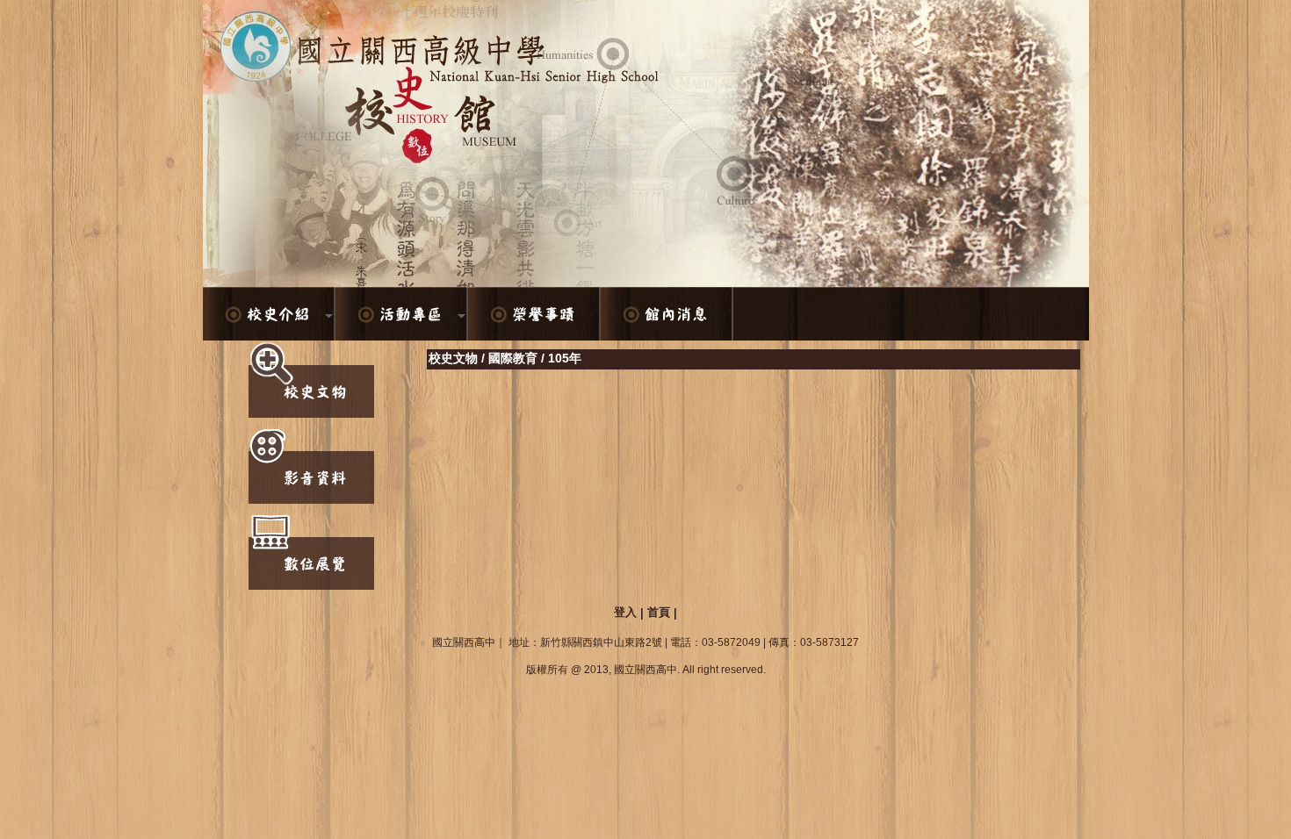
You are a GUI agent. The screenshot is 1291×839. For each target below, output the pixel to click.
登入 (625, 612)
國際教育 (512, 358)
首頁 (658, 612)
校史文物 (453, 358)
